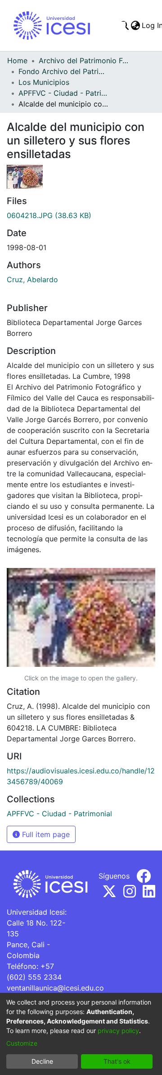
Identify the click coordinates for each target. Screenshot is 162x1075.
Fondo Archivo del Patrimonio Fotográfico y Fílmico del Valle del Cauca (63, 71)
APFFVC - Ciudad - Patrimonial (63, 93)
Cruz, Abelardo (32, 279)
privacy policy (118, 1030)
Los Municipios (43, 82)
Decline (42, 1061)
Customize (21, 1043)
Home (17, 60)
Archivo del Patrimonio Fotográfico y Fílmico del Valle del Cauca (84, 60)
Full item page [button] (45, 834)
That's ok (117, 1061)
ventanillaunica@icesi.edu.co (55, 987)
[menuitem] (135, 25)
